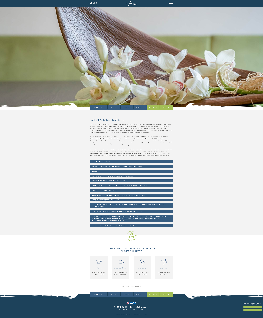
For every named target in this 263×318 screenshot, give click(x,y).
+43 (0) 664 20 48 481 (124, 307)
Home (132, 286)
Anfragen (153, 107)
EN (94, 3)
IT (96, 3)
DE (91, 3)
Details (252, 310)
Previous (92, 251)
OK (252, 307)
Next (170, 251)
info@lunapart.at (142, 307)
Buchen (166, 107)
